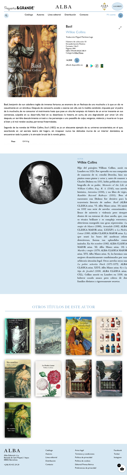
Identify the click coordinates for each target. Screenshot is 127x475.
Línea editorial (54, 15)
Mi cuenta (111, 15)
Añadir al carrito (76, 60)
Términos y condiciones (84, 454)
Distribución (70, 15)
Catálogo (29, 15)
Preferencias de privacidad (85, 468)
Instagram (118, 458)
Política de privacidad (83, 458)
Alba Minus (78, 53)
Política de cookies (82, 461)
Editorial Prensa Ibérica (84, 465)
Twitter (117, 454)
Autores (40, 15)
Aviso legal (79, 450)
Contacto (84, 15)
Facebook (118, 450)
